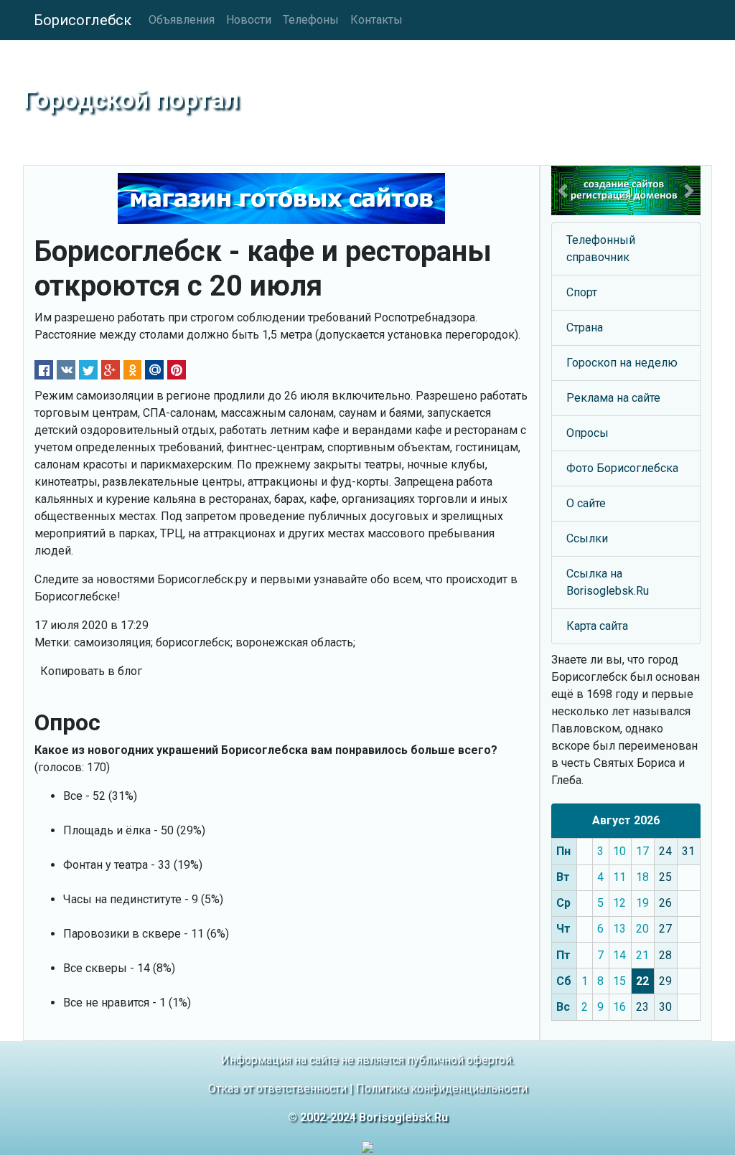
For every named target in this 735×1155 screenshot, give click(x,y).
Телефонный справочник (600, 248)
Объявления (182, 20)
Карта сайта (597, 626)
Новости (248, 20)
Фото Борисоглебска (622, 468)
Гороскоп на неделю (622, 362)
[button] (562, 190)
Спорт (581, 292)
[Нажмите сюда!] (626, 190)
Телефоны (311, 20)
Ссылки (587, 538)
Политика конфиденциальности (442, 1088)
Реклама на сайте (613, 398)
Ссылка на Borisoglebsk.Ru (607, 582)
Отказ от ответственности (277, 1088)
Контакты (376, 20)
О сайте (586, 503)
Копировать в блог (91, 671)
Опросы (587, 433)
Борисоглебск (82, 20)
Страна (584, 327)
